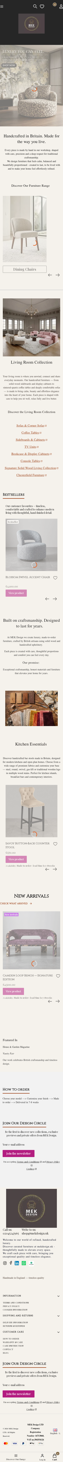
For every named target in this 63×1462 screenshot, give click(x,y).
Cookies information (15, 1309)
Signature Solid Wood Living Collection (30, 468)
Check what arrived (14, 903)
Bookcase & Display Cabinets (30, 454)
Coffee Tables (30, 432)
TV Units (30, 446)
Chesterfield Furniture (30, 475)
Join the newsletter (18, 1153)
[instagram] (5, 1263)
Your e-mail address (13, 1144)
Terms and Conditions (16, 1302)
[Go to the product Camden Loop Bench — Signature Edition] (31, 940)
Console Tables (30, 461)
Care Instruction (13, 1345)
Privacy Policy (11, 1306)
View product (16, 593)
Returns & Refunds (14, 1325)
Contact (8, 1349)
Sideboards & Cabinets (30, 439)
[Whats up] (24, 1263)
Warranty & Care (13, 1342)
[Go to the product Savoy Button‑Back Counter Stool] (31, 811)
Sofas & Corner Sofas (30, 425)
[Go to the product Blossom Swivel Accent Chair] (31, 545)
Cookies (30, 1168)
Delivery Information (15, 1322)
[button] (11, 7)
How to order (11, 1338)
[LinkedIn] (17, 1263)
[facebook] (11, 1263)
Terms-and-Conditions (28, 1161)
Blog (6, 1352)
